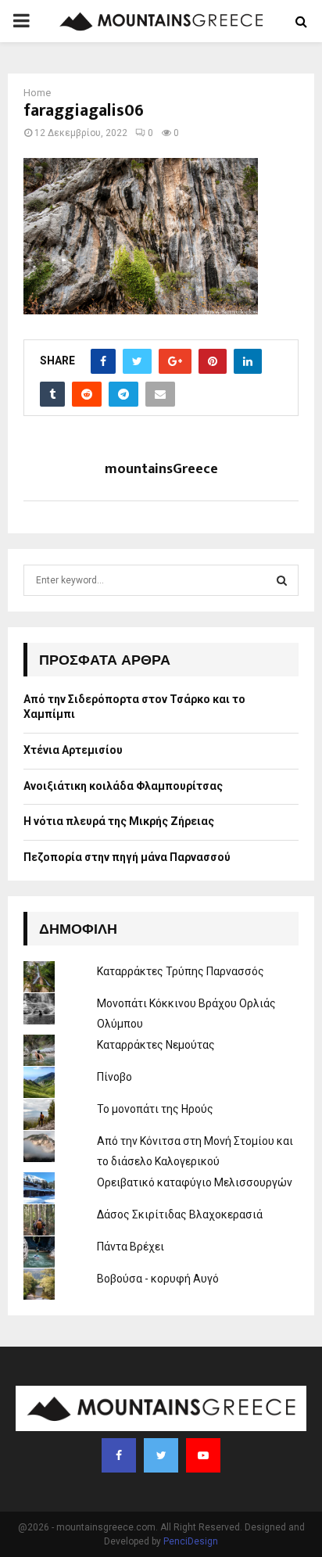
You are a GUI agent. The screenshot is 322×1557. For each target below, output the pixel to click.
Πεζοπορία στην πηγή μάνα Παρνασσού (127, 857)
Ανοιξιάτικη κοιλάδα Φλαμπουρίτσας (123, 786)
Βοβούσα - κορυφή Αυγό (158, 1278)
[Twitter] (161, 1455)
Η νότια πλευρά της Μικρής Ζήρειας (118, 821)
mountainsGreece (161, 470)
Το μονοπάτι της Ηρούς (155, 1109)
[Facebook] (119, 1455)
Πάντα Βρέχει (130, 1246)
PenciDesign (190, 1541)
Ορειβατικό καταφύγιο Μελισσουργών (194, 1182)
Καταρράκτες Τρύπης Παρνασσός (180, 971)
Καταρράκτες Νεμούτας (156, 1045)
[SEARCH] (282, 580)
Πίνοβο (114, 1077)
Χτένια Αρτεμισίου (73, 750)
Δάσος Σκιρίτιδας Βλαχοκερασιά (180, 1214)
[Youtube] (203, 1455)
